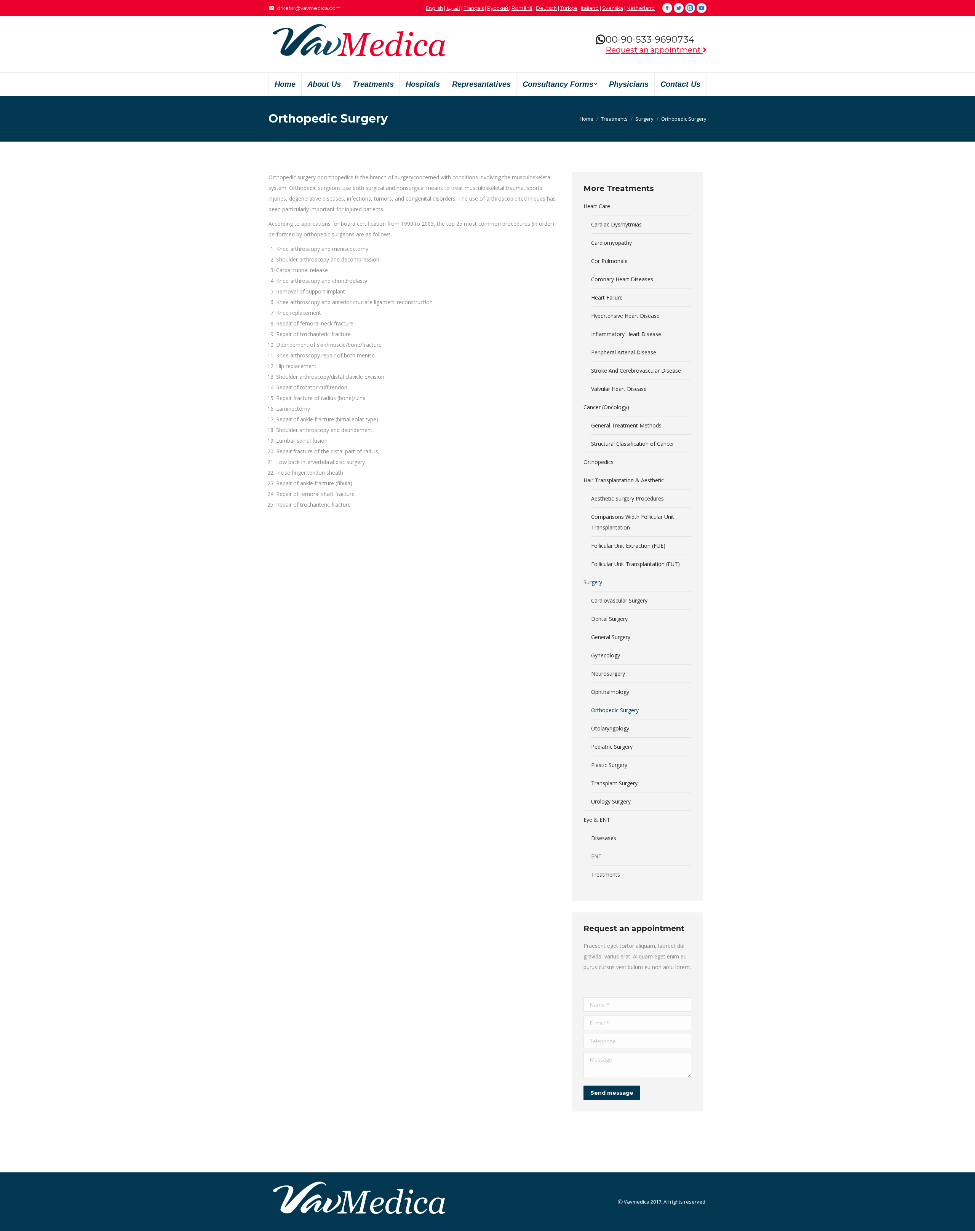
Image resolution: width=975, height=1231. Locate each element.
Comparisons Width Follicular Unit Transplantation (632, 522)
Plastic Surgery (609, 765)
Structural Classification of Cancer (632, 443)
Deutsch (546, 8)
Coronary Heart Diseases (622, 279)
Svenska (612, 8)
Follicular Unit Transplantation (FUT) (635, 564)
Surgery (644, 118)
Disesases (603, 838)
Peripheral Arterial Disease (623, 352)
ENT (596, 856)
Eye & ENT (596, 819)
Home (586, 118)
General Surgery (610, 637)
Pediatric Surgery (612, 746)
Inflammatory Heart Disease (626, 334)
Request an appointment (654, 49)
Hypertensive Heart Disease (625, 315)
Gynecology (605, 655)
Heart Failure (607, 297)
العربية (453, 8)
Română (521, 8)
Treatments (614, 118)
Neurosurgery (608, 673)
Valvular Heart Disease (619, 388)
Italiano (590, 8)
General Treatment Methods (626, 425)
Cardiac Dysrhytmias (616, 224)
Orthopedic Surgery (615, 710)
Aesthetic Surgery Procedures (627, 498)
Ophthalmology (610, 691)
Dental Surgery (609, 618)
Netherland (641, 8)
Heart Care (596, 206)
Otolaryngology (610, 728)
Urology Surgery (611, 801)
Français (474, 8)
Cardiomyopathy (611, 242)
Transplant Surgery (614, 783)
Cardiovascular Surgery (619, 600)
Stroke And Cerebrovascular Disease (636, 370)
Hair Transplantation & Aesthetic (623, 480)
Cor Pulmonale (609, 261)
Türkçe (568, 8)
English (434, 8)
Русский (498, 8)
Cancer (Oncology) (606, 407)
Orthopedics (598, 462)
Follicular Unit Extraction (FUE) (628, 545)
